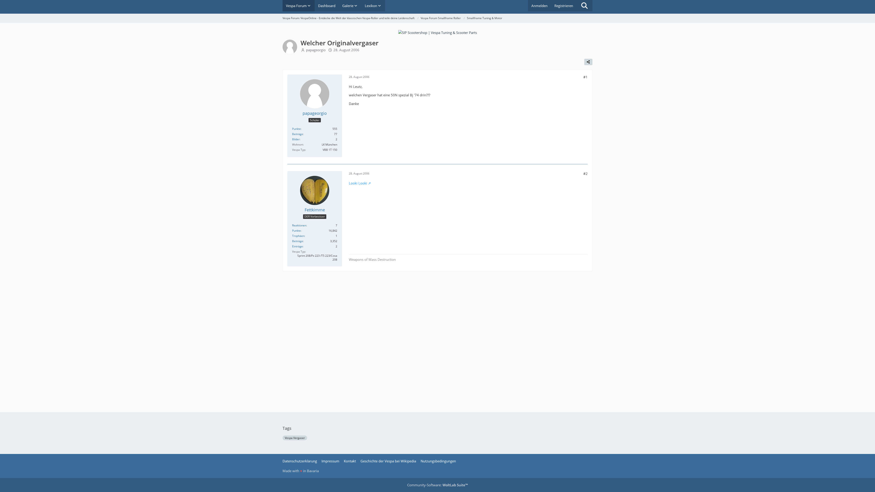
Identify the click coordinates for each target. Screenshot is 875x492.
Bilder (296, 139)
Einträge (297, 246)
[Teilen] (588, 62)
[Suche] (584, 5)
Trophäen (298, 236)
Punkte (296, 129)
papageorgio (316, 50)
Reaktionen (299, 225)
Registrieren (563, 5)
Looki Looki (358, 183)
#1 (585, 77)
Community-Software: (437, 485)
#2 (585, 173)
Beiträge (297, 134)
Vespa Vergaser (295, 438)
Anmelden (539, 5)
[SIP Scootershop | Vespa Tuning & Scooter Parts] (437, 32)
